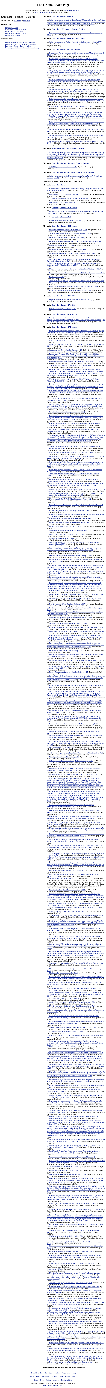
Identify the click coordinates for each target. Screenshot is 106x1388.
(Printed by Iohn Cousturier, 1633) (66, 998)
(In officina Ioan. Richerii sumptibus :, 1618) (76, 946)
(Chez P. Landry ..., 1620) (66, 651)
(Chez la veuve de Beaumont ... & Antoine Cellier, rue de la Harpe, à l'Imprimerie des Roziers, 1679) (75, 406)
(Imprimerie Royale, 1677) (66, 220)
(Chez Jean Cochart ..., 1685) (73, 1027)
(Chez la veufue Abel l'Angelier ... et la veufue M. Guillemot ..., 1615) (75, 702)
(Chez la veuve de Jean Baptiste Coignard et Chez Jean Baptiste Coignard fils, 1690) (75, 567)
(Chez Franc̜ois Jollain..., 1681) (75, 896)
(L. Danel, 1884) (63, 167)
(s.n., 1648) (76, 1074)
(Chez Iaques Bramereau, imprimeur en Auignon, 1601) (75, 782)
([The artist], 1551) (70, 234)
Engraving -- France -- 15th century (64, 208)
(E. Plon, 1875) (75, 100)
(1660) (55, 1269)
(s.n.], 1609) (75, 829)
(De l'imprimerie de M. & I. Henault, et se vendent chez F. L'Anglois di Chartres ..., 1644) (74, 769)
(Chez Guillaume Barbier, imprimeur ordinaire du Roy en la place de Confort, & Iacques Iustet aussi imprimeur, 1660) (75, 356)
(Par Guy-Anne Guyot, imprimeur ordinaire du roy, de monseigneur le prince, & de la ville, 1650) (76, 319)
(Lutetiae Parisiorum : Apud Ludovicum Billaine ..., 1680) (75, 586)
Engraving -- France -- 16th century (64, 226)
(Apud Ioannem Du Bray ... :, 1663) (75, 1209)
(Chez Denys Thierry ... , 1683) (75, 743)
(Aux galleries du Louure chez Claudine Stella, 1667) (71, 1006)
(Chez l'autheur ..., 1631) (74, 907)
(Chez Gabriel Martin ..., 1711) (75, 362)
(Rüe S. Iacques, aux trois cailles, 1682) (74, 817)
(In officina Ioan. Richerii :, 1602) (64, 538)
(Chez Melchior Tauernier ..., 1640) (67, 890)
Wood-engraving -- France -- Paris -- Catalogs (68, 148)
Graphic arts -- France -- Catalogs (16, 29)
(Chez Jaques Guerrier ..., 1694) (66, 1031)
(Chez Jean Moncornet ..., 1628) (71, 530)
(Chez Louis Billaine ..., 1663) (75, 1080)
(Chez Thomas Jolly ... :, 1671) (74, 1256)
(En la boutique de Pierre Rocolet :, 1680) (75, 637)
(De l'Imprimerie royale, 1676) (74, 718)
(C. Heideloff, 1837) (76, 72)
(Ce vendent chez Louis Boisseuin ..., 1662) (75, 494)
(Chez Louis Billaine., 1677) (70, 806)
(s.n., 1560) (70, 290)
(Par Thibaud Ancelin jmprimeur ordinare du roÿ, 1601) (75, 923)
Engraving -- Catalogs (12, 35)
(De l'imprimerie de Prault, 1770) (75, 42)
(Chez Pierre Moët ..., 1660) (67, 534)
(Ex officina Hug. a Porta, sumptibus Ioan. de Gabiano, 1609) (75, 1043)
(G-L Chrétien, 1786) (62, 309)
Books (36, 1380)
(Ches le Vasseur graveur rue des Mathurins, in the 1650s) (76, 1343)
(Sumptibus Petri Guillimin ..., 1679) (67, 604)
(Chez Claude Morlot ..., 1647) (75, 655)
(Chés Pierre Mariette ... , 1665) (71, 452)
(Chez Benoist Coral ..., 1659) (76, 963)
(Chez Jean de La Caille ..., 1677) (75, 1122)
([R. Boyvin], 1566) (75, 269)
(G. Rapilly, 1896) (72, 90)
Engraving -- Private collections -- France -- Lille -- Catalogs (73, 172)
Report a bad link (54, 1373)
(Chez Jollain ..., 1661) (64, 1170)
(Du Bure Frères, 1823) (74, 115)
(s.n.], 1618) (62, 340)
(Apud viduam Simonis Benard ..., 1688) (70, 618)
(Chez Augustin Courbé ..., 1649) (69, 510)
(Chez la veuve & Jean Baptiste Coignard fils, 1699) (75, 417)
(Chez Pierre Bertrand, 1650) (70, 518)
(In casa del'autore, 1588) (68, 230)
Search (37, 1376)
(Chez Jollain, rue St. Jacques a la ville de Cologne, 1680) (76, 1140)
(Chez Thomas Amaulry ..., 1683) (75, 645)
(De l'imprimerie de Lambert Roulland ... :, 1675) (74, 549)
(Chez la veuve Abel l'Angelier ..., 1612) (76, 594)
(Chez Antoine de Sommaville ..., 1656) (75, 796)
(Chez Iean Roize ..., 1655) (69, 672)
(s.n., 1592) (57, 277)
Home (32, 1376)
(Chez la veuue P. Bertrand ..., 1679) (75, 1052)
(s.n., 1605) (74, 937)
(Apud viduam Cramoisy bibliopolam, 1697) (75, 835)
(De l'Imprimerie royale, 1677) (67, 412)
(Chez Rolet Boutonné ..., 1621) (70, 522)
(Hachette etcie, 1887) (75, 60)
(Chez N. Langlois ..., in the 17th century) (72, 1157)
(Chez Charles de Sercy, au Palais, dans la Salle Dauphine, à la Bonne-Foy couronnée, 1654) (75, 978)
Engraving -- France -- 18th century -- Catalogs (20, 44)
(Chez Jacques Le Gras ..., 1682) (75, 864)
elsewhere (26, 21)
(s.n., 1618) (75, 994)
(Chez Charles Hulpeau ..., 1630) (75, 1217)
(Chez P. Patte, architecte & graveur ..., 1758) (70, 300)
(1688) (62, 747)
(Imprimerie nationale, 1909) (73, 80)
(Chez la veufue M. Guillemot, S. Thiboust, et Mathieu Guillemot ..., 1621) (75, 953)
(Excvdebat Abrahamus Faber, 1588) (72, 253)
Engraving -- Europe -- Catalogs (15, 33)
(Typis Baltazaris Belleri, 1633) (76, 627)
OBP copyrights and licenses (52, 1385)
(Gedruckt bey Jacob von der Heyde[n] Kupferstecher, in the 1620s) (76, 438)
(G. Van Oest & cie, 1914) (64, 194)
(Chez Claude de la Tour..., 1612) (70, 499)
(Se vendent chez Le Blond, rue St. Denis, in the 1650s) (71, 1252)
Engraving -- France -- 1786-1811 (63, 305)
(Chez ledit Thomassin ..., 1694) (75, 387)
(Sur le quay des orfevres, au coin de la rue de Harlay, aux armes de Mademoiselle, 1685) (75, 464)
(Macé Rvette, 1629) (73, 1263)
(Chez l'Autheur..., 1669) (75, 1303)
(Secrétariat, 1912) (69, 198)
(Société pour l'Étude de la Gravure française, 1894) (75, 123)
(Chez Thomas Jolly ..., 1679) (75, 484)
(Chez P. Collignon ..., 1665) (74, 1058)
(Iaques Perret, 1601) (74, 1287)
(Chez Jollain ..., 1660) (64, 1166)
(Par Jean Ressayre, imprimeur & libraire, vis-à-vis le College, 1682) (75, 1197)
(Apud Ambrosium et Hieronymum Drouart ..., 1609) (75, 598)
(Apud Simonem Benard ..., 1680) (68, 623)
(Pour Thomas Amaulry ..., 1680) (72, 1002)
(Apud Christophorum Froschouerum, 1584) (76, 241)
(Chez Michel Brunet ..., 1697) (76, 915)
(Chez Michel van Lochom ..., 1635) (76, 678)
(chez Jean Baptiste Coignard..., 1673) (75, 331)
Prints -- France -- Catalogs (14, 31)
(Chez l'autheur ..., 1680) (72, 840)
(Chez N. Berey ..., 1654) (70, 556)
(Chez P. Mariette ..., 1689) (75, 1022)
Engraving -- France (11, 28)
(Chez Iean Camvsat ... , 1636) (73, 1146)
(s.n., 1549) (61, 245)
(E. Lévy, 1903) (76, 155)
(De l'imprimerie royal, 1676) (71, 761)
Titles (61, 1376)
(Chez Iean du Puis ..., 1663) (75, 660)
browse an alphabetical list (43, 12)
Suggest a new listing (69, 1373)
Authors (55, 1376)
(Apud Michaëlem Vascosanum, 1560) (73, 286)
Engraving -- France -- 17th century (64, 314)
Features (48, 1380)
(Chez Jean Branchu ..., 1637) (74, 1102)
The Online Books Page (53, 4)
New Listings (46, 1376)
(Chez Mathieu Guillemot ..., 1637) (74, 1322)
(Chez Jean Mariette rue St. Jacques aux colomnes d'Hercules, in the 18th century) (75, 1349)
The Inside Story (66, 1380)
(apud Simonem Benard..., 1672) (62, 1047)
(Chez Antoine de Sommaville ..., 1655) (76, 1066)
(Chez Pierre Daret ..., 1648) (70, 1362)
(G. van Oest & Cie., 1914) (64, 202)
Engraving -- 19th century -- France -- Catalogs (20, 42)
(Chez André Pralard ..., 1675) (67, 911)
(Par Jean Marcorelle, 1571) (70, 249)
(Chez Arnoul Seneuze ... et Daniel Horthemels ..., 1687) (76, 1180)
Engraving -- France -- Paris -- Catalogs (18, 46)
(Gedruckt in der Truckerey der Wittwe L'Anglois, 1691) (76, 753)
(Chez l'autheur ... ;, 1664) (72, 1203)
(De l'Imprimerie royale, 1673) (73, 724)
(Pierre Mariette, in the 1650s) (76, 1332)
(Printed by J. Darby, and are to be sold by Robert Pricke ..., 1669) (75, 1358)
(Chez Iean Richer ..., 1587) (73, 264)
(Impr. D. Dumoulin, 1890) (76, 22)
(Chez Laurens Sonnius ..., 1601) (74, 578)
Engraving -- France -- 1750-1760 (63, 296)
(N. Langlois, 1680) (66, 1236)
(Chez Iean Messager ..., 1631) (74, 774)
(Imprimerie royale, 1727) (62, 878)
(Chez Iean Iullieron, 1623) (66, 350)
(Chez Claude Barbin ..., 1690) (75, 846)
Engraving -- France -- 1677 (61, 217)
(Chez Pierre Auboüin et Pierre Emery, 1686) (75, 457)
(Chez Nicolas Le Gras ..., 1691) (76, 1130)
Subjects (67, 1376)
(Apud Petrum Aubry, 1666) (64, 757)
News (42, 1380)
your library (17, 21)
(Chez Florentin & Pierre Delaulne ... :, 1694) (68, 1174)
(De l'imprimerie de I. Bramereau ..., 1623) (75, 372)
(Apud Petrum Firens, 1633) (70, 1283)
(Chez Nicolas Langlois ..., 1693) (75, 391)
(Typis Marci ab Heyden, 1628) (63, 973)
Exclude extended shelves (72, 10)
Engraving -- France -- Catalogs (63, 16)
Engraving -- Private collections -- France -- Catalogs (22, 48)
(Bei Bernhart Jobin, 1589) (67, 237)
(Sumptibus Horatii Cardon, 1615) (70, 365)
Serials (74, 1376)
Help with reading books (39, 1373)
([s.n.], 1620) (67, 870)
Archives (56, 1380)
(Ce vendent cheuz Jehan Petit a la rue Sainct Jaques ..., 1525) (76, 273)
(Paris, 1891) (71, 106)
